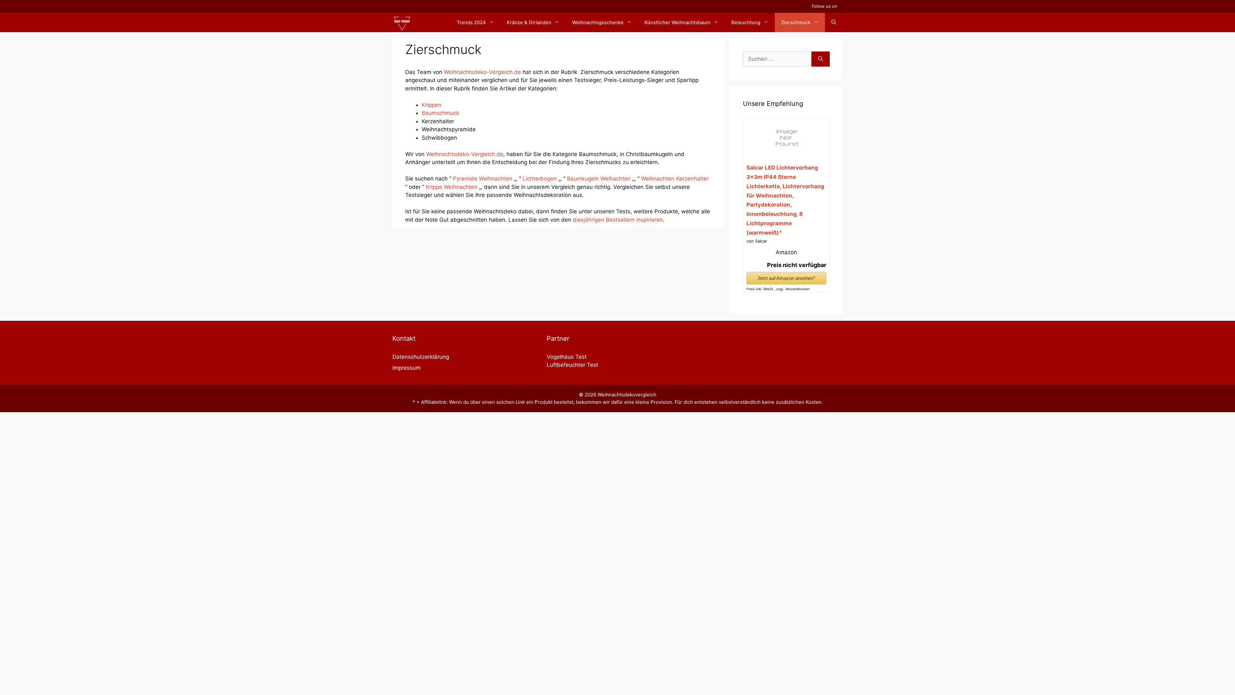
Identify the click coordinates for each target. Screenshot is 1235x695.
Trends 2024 (471, 22)
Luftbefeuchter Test (572, 365)
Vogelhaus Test (567, 357)
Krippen (431, 105)
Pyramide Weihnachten (482, 178)
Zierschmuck (795, 22)
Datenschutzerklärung (420, 357)
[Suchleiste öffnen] (834, 22)
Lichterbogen (540, 178)
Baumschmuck (440, 113)
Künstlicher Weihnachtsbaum (677, 22)
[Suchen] (820, 59)
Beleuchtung (745, 22)
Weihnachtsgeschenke (598, 22)
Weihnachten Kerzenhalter (675, 178)
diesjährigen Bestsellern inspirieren (618, 220)
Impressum (406, 368)
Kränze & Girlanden (529, 22)
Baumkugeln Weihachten (599, 178)
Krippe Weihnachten (451, 187)
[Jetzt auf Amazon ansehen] (786, 152)
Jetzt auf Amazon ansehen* (786, 278)
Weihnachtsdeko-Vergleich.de (482, 72)
